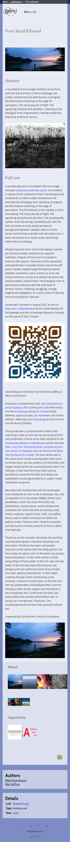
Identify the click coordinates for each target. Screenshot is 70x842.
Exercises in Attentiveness (20, 308)
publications (16, 2)
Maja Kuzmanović (16, 780)
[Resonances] (59, 757)
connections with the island (31, 190)
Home (5, 2)
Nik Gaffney (12, 784)
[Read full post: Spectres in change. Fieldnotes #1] (29, 681)
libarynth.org (21, 804)
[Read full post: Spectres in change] (59, 681)
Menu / (28, 12)
